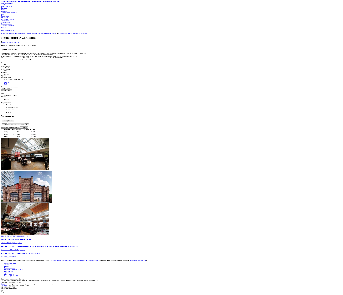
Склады (22, 124)
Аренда (3, 4)
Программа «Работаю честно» (13, 269)
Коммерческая (5, 20)
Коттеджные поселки (7, 19)
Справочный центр (10, 263)
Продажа (3, 9)
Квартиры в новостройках (9, 12)
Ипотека (3, 27)
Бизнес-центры (5, 22)
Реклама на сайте (9, 268)
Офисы (6, 82)
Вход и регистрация (7, 3)
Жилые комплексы (6, 17)
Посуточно (4, 8)
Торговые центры (6, 24)
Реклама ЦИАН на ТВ (11, 276)
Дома (2, 14)
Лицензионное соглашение (138, 260)
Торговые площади (13, 124)
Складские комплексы (7, 25)
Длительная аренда (6, 6)
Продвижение (8, 271)
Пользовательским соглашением (61, 260)
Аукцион (7, 273)
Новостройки (5, 16)
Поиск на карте (9, 274)
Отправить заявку (6, 90)
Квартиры (4, 11)
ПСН (5, 84)
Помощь (6, 266)
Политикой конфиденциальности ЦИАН (85, 260)
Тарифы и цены (9, 264)
